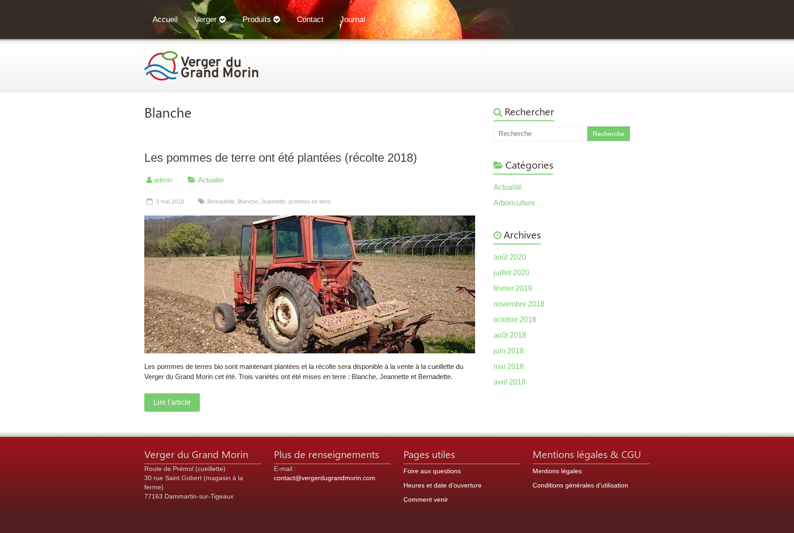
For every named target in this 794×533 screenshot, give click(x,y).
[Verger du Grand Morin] (201, 55)
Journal (352, 19)
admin (163, 180)
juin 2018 (508, 351)
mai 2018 (508, 366)
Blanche (248, 201)
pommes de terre (310, 201)
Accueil (165, 19)
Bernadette (221, 201)
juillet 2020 (511, 273)
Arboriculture (514, 203)
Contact (310, 19)
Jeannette (273, 201)
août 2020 (509, 257)
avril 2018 (509, 382)
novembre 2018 (518, 304)
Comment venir (425, 499)
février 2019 (512, 288)
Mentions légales (557, 471)
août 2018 (509, 335)
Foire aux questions (432, 471)
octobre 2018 (514, 319)
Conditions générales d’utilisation (580, 485)
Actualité (211, 180)
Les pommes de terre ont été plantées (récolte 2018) (280, 157)
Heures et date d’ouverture (442, 485)
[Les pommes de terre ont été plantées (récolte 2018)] (309, 220)
